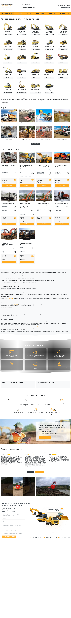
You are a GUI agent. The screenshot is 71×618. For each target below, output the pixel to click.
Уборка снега (44, 122)
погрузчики (11, 298)
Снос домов (9, 139)
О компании (52, 13)
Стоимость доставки (41, 326)
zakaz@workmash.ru (66, 9)
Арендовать (9, 185)
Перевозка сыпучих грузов (8, 122)
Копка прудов (62, 122)
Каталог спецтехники (7, 13)
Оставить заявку (44, 437)
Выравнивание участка (26, 122)
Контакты (62, 13)
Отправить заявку (10, 536)
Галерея (29, 13)
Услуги (20, 13)
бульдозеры (19, 292)
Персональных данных (17, 533)
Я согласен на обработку (12, 533)
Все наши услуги (35, 143)
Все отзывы (30, 471)
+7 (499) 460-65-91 (64, 5)
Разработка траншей (27, 139)
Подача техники (40, 13)
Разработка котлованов (44, 139)
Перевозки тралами (62, 139)
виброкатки (16, 304)
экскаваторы (6, 100)
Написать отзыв (39, 471)
